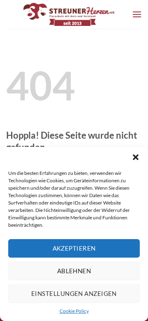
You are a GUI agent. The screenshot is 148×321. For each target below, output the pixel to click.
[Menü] (137, 14)
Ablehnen (74, 270)
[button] (136, 157)
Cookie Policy (74, 311)
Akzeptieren (74, 248)
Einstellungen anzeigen (74, 293)
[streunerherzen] (69, 14)
